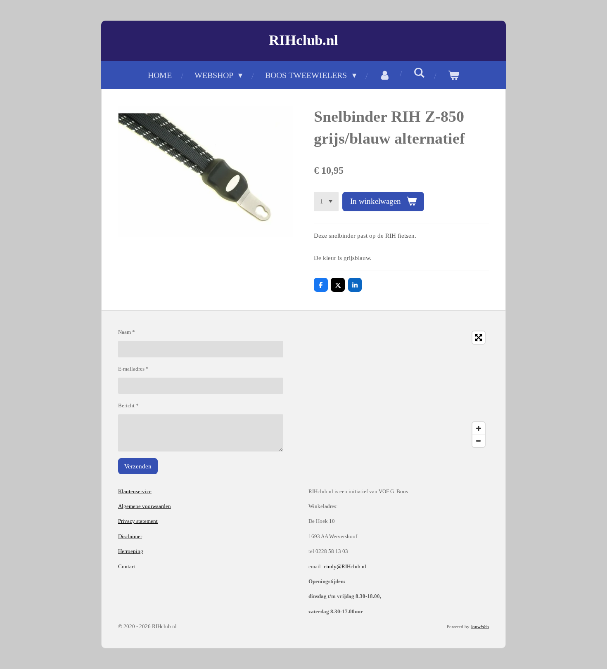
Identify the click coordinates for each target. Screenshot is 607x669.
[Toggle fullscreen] (478, 337)
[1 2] (326, 201)
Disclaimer (130, 536)
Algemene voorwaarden (144, 506)
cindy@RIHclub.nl (345, 566)
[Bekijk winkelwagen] (453, 75)
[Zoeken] (419, 73)
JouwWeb (480, 626)
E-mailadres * (133, 369)
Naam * (126, 332)
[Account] (384, 75)
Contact (127, 566)
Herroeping (130, 551)
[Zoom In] (478, 428)
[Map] (398, 389)
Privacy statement (138, 521)
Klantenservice (135, 491)
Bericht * (128, 405)
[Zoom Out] (478, 441)
